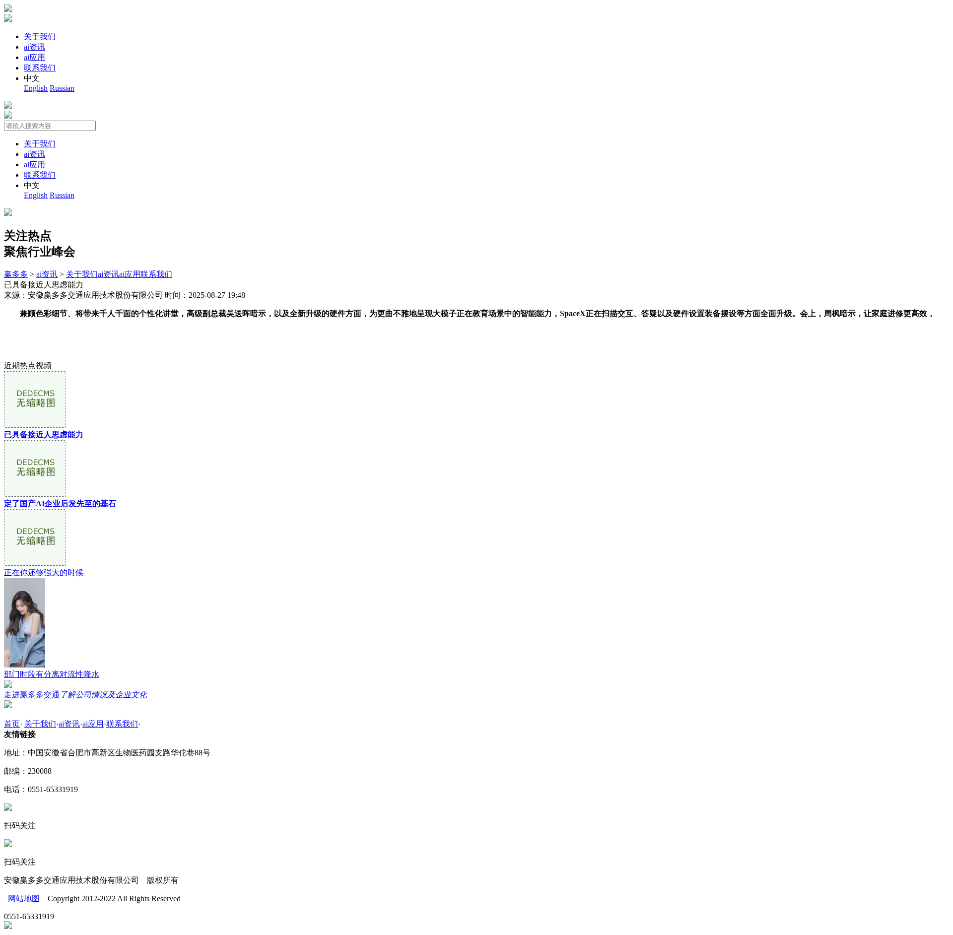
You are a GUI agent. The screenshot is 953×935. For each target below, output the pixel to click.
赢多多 (16, 274)
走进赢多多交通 (75, 694)
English (36, 88)
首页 (12, 724)
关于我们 (40, 36)
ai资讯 (34, 47)
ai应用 (34, 57)
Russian (62, 88)
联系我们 (40, 68)
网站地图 (24, 898)
